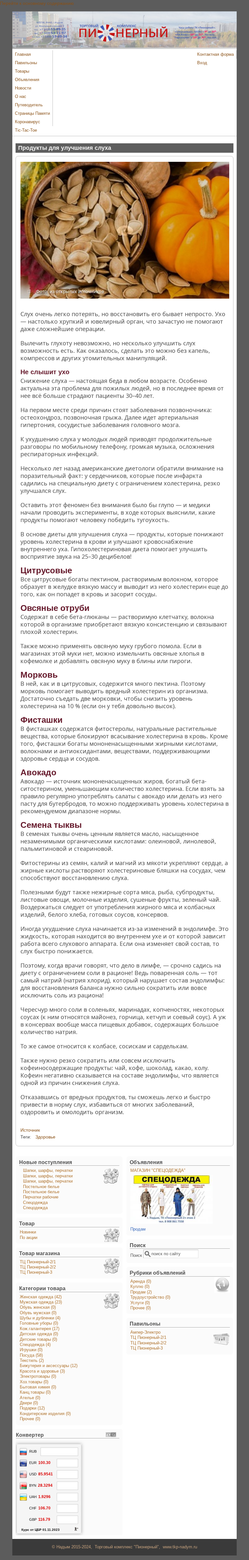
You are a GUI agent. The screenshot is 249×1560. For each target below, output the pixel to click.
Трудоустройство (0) (150, 1297)
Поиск (136, 1255)
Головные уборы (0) (39, 1323)
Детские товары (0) (38, 1339)
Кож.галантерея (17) (39, 1329)
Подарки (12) (32, 1408)
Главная (23, 54)
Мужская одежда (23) (41, 1302)
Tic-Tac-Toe (26, 130)
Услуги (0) (140, 1303)
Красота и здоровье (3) (42, 1371)
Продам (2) (141, 1292)
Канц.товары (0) (35, 1392)
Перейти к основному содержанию (37, 3)
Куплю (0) (139, 1286)
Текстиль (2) (32, 1360)
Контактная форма (215, 54)
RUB (33, 1451)
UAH (33, 1497)
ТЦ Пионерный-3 (36, 1272)
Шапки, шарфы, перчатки (48, 1170)
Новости (23, 88)
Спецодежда (35, 1202)
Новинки (28, 1232)
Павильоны (26, 63)
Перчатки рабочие (40, 1197)
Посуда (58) (31, 1355)
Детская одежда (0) (39, 1334)
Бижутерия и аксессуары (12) (48, 1366)
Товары (22, 71)
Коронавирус (27, 122)
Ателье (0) (30, 1398)
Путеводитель (29, 105)
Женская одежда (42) (41, 1297)
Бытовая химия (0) (38, 1387)
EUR (33, 1463)
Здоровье (45, 1136)
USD (33, 1474)
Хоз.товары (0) (34, 1382)
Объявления (27, 79)
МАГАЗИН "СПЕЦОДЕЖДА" (157, 1170)
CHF (33, 1508)
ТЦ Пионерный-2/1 (38, 1262)
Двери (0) (29, 1403)
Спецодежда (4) (35, 1344)
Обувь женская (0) (38, 1307)
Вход (202, 63)
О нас (20, 96)
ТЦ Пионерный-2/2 (38, 1267)
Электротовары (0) (38, 1376)
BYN (32, 1485)
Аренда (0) (140, 1281)
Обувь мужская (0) (38, 1313)
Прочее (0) (30, 1419)
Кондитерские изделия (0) (45, 1413)
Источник (30, 1130)
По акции (28, 1237)
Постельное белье (41, 1187)
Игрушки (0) (31, 1350)
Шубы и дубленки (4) (40, 1318)
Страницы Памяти (32, 113)
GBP (33, 1519)
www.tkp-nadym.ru (180, 1547)
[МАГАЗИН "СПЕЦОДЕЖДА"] (171, 1222)
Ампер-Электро (145, 1332)
